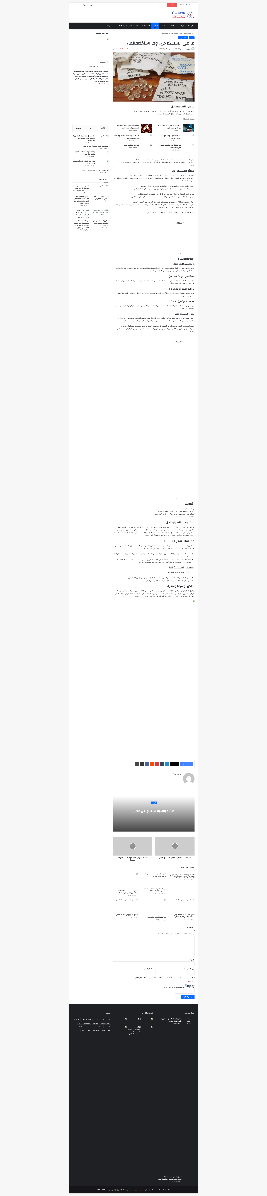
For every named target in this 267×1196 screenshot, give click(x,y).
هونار (83, 1030)
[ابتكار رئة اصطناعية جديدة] (146, 148)
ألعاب (108, 1019)
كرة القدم (99, 1026)
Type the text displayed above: (174, 987)
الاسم (192, 960)
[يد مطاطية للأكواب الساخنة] (120, 1021)
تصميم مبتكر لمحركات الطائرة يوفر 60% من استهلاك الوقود (126, 137)
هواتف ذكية (96, 1030)
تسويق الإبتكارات (121, 25)
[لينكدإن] (167, 764)
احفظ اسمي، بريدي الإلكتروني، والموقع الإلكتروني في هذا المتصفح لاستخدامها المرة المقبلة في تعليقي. (164, 977)
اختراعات (182, 25)
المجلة (156, 25)
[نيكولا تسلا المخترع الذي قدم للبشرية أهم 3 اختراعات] (102, 164)
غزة (80, 1023)
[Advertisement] (90, 104)
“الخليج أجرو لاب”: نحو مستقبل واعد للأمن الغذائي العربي (170, 1020)
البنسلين (142, 162)
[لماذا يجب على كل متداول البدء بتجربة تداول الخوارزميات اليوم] (188, 128)
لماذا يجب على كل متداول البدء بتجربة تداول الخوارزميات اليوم (169, 126)
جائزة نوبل (95, 1023)
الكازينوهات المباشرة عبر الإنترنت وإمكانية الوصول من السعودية (100, 223)
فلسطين (107, 1026)
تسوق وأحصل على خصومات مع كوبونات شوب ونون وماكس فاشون (169, 1178)
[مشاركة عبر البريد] (142, 764)
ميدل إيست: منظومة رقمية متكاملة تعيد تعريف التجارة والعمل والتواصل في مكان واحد (81, 200)
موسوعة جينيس (81, 1026)
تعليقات (78, 128)
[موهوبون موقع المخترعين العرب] (183, 14)
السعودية (76, 1019)
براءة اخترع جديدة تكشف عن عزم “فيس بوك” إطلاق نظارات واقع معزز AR (182, 875)
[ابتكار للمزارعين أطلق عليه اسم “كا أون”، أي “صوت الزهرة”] (120, 1032)
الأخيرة (91, 128)
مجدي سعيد (91, 1026)
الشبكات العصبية (105, 1023)
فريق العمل (83, 5)
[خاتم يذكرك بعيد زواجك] (133, 1030)
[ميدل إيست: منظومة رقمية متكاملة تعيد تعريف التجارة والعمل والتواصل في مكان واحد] (80, 189)
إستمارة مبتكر (134, 25)
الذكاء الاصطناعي (86, 1019)
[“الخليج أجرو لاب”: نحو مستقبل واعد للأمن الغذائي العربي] (189, 1096)
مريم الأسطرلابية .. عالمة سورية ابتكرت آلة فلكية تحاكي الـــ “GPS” (154, 890)
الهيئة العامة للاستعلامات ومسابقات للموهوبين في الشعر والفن (127, 126)
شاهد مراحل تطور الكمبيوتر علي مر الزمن (95, 146)
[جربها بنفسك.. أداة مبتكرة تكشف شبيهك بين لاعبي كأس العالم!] (125, 881)
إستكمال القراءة (103, 84)
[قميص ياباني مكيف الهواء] (146, 1031)
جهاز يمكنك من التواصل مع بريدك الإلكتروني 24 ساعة (171, 137)
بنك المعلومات (183, 38)
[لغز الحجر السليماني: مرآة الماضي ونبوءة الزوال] (100, 189)
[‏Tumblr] (162, 764)
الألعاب (102, 1019)
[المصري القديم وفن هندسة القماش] (125, 906)
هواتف (103, 1030)
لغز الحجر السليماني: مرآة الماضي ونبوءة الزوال (100, 197)
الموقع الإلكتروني (147, 969)
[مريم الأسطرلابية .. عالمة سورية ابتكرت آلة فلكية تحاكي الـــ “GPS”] (153, 880)
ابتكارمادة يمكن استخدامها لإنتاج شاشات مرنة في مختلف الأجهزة (184, 915)
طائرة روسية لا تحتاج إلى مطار (154, 811)
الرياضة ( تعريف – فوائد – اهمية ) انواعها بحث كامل (85, 152)
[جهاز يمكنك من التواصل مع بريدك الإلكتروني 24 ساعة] (188, 138)
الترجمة (96, 1019)
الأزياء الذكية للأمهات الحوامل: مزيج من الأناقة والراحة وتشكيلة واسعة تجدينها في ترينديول (81, 224)
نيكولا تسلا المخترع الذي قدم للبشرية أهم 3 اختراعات (83, 162)
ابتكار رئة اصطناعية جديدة (131, 145)
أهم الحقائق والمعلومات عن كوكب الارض (95, 170)
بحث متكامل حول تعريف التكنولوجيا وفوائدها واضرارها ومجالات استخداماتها (84, 138)
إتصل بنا (76, 5)
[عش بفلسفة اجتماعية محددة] (153, 907)
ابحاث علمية (146, 25)
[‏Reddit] (152, 764)
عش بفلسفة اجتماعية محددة (156, 917)
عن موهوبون (92, 5)
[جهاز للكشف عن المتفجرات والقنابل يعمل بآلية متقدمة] (188, 148)
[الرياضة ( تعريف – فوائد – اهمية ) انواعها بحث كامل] (102, 154)
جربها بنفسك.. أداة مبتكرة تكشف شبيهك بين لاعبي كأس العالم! (127, 892)
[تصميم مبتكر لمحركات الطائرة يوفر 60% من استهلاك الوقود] (146, 138)
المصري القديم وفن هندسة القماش (127, 914)
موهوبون (188, 49)
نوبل (109, 1030)
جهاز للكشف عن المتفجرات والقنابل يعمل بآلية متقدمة (170, 146)
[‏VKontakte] (147, 764)
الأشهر (102, 128)
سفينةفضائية (86, 1023)
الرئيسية (190, 25)
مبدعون (173, 25)
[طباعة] (137, 764)
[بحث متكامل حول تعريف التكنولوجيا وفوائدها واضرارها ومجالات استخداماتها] (102, 139)
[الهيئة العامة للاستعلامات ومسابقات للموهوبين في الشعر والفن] (146, 128)
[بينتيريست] (157, 764)
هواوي (88, 1030)
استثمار (164, 25)
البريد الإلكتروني (189, 969)
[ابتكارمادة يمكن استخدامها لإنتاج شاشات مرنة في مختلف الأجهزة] (182, 906)
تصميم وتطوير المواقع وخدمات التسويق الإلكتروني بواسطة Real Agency (118, 1189)
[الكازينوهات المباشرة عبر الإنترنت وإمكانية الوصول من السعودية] (100, 214)
